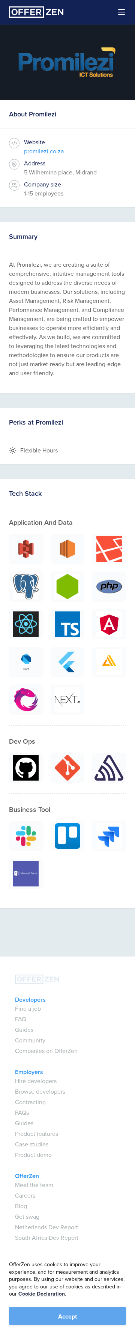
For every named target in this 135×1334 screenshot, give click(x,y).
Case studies (31, 1144)
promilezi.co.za (44, 151)
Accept (67, 1316)
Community (30, 1040)
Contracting (30, 1102)
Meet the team (34, 1185)
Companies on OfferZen (46, 1051)
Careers (25, 1195)
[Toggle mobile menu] (117, 12)
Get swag (27, 1216)
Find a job (28, 1008)
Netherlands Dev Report (46, 1227)
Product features (36, 1133)
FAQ (20, 1019)
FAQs (22, 1112)
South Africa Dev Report (46, 1237)
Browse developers (40, 1091)
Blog (21, 1206)
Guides (24, 1029)
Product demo (33, 1155)
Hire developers (36, 1081)
